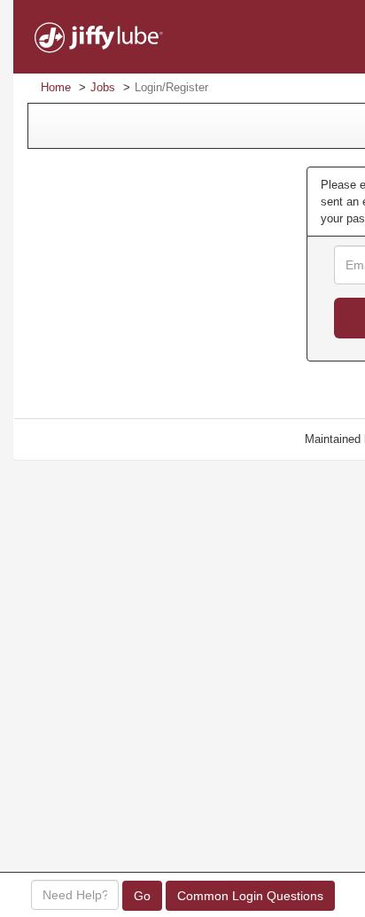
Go (142, 896)
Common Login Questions (250, 896)
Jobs (102, 87)
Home (56, 87)
